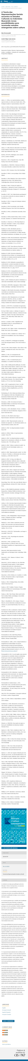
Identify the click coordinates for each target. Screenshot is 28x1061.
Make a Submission (8, 1021)
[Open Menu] (1, 1)
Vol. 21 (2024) (14, 6)
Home (3, 6)
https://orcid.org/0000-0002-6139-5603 (8, 41)
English (4, 1008)
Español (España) (6, 1012)
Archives (7, 6)
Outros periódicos (6, 1044)
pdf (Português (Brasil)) (10, 848)
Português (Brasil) (6, 1010)
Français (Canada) (6, 1014)
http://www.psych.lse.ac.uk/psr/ (9, 651)
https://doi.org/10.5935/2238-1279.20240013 (14, 46)
